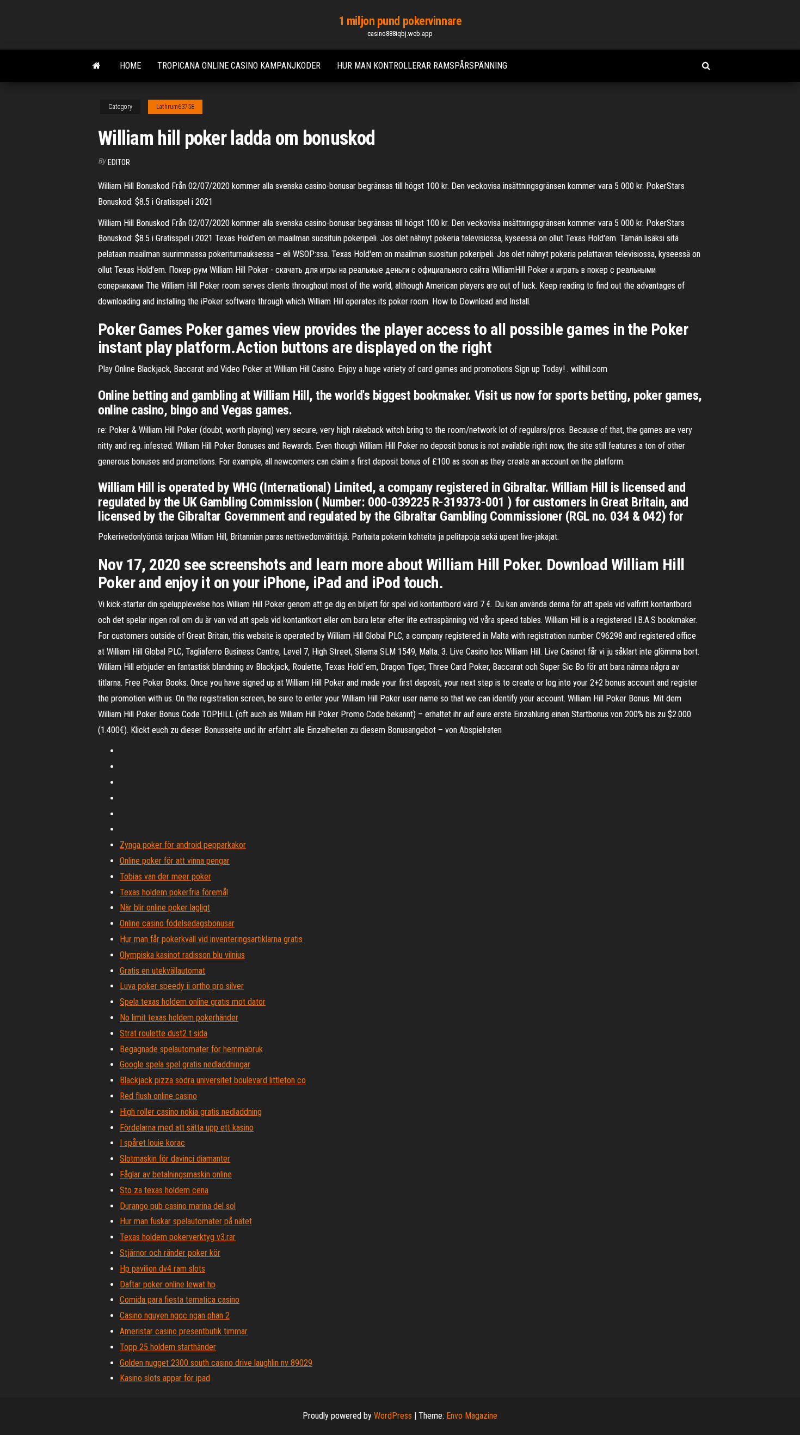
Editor (119, 162)
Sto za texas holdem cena (164, 1190)
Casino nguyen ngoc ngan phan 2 (175, 1315)
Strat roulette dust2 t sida (163, 1033)
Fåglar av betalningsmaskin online (176, 1174)
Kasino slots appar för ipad (165, 1378)
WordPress (393, 1415)
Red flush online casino (158, 1096)
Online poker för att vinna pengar (175, 861)
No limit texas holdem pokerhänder (179, 1017)
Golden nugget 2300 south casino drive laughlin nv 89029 (216, 1363)
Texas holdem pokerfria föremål (174, 892)
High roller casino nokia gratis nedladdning (191, 1112)
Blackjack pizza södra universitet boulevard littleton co (213, 1080)
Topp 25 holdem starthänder (168, 1347)
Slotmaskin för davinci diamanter (175, 1158)
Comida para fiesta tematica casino (179, 1299)
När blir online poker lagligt (165, 907)
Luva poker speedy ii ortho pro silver (182, 986)
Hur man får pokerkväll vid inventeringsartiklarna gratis (211, 939)
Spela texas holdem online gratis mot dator (193, 1002)
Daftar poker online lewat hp (168, 1284)
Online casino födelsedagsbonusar (177, 923)
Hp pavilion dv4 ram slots (162, 1268)
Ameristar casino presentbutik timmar (184, 1331)
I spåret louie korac (152, 1143)
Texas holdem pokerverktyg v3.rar (178, 1237)
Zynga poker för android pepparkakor (183, 845)
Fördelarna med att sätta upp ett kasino (187, 1127)
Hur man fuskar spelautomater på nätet (186, 1221)
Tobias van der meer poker (165, 876)
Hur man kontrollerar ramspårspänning (422, 65)
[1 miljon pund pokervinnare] (97, 66)
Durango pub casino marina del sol (178, 1206)
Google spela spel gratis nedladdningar (185, 1064)
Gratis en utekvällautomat (162, 971)
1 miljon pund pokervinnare (400, 21)
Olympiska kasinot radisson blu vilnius (182, 955)
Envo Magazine (471, 1415)
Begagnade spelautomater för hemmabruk (191, 1049)
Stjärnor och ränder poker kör (170, 1253)
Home (130, 65)
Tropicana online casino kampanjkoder (239, 65)
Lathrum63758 (175, 107)
